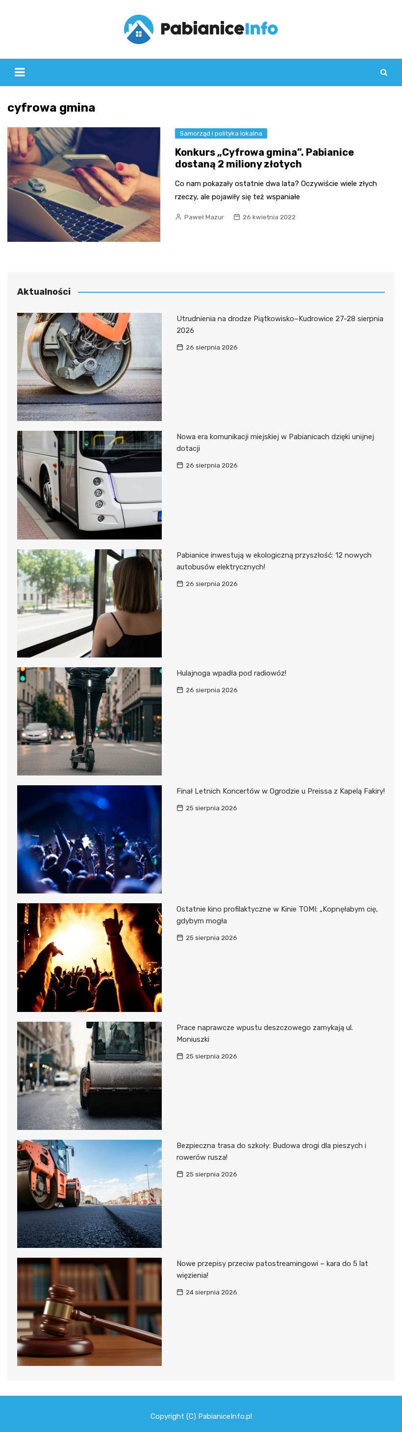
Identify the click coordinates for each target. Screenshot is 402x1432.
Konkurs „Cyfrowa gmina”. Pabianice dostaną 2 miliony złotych (264, 158)
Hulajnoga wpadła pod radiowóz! (231, 673)
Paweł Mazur (204, 217)
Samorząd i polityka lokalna (221, 133)
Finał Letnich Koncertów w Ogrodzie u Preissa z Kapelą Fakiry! (280, 791)
